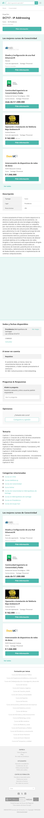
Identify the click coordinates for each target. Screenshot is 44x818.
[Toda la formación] (4, 3)
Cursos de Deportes (22, 698)
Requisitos (9, 356)
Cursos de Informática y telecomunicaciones (22, 715)
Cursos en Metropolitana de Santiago (18, 497)
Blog (22, 754)
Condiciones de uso (22, 766)
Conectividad (12, 8)
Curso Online (9, 487)
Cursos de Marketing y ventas (22, 718)
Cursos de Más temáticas (21, 721)
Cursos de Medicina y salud (22, 724)
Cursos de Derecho (21, 701)
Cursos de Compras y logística (22, 688)
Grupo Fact (6, 14)
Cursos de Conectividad (13, 484)
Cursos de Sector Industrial (22, 738)
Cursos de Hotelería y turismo (22, 708)
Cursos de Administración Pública (22, 675)
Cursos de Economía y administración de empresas (22, 705)
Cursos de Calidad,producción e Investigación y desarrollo (22, 681)
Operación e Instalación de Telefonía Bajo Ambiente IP (20, 128)
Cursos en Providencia (13, 500)
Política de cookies (22, 770)
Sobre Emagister (22, 752)
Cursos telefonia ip (11, 480)
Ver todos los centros (22, 783)
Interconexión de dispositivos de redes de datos (21, 164)
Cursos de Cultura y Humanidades (22, 695)
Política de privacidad (22, 768)
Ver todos (7, 186)
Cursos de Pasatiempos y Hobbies (22, 728)
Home (4, 8)
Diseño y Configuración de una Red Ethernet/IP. (20, 56)
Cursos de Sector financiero (21, 734)
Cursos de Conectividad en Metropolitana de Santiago (21, 492)
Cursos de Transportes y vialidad (21, 741)
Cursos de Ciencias (21, 685)
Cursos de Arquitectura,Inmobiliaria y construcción (22, 678)
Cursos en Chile (10, 477)
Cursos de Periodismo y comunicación (21, 731)
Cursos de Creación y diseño (21, 691)
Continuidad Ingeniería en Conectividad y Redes (16, 91)
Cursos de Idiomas (21, 711)
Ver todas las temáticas (22, 756)
